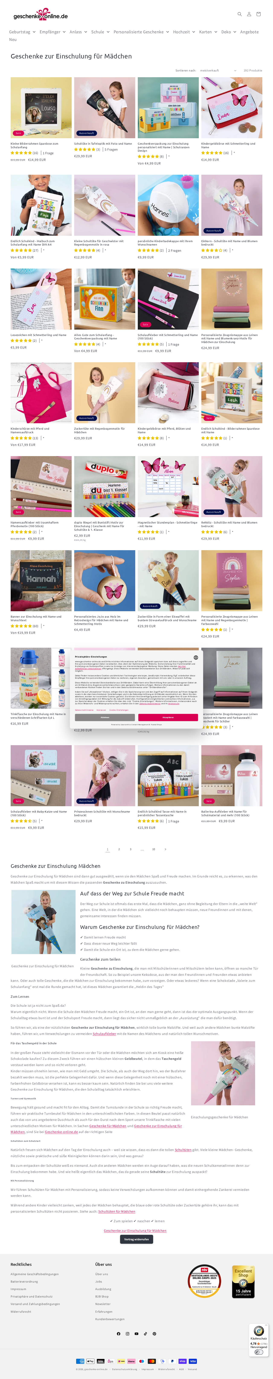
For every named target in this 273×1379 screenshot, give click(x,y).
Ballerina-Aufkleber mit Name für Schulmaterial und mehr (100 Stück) (225, 813)
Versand (192, 1369)
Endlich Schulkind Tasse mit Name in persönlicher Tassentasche (162, 813)
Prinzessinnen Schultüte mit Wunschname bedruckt (102, 813)
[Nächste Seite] (165, 849)
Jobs (98, 1281)
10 (153, 849)
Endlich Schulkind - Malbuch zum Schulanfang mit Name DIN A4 (33, 242)
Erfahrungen (104, 1312)
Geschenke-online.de (61, 1132)
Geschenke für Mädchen (107, 1126)
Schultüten (183, 1150)
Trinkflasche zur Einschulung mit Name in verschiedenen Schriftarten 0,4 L (38, 715)
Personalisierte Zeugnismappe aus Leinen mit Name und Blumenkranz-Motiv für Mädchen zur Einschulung (229, 338)
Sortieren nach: (186, 70)
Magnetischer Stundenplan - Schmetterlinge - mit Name (167, 524)
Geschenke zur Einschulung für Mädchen (135, 1230)
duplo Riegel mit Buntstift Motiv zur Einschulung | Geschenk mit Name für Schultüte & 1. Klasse (99, 526)
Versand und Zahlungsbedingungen (35, 1304)
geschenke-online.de (95, 1369)
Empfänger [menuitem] (50, 32)
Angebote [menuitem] (249, 32)
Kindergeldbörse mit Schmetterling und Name (228, 145)
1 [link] (108, 849)
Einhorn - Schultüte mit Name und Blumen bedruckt (229, 242)
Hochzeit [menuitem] (181, 32)
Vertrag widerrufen (136, 1239)
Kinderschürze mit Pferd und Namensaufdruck (30, 430)
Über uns (101, 1274)
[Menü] (266, 1326)
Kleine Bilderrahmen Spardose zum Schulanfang (34, 145)
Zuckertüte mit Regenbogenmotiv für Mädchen (99, 430)
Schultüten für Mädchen (116, 1211)
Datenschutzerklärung (124, 1369)
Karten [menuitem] (205, 32)
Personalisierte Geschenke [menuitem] (139, 32)
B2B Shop (102, 1296)
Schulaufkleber (104, 1033)
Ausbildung (103, 1289)
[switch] (259, 1352)
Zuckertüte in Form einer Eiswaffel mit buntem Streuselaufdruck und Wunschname (167, 618)
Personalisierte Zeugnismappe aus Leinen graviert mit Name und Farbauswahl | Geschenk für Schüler (229, 717)
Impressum (18, 1289)
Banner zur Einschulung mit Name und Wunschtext (36, 618)
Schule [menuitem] (97, 32)
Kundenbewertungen (110, 1319)
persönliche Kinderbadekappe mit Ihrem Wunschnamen (165, 242)
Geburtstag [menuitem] (19, 32)
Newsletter (102, 1304)
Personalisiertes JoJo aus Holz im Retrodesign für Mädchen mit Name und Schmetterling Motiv (101, 620)
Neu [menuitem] (13, 39)
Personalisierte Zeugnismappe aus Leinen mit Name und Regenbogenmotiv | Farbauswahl (229, 620)
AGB (181, 1369)
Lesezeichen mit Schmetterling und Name (39, 335)
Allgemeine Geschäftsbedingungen (35, 1274)
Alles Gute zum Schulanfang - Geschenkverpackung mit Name (95, 336)
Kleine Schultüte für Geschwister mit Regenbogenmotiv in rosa (99, 242)
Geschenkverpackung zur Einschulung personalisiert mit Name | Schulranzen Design (163, 147)
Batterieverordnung (24, 1281)
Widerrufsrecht (21, 1312)
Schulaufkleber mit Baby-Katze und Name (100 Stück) (39, 813)
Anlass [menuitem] (76, 32)
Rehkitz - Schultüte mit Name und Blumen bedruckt (229, 524)
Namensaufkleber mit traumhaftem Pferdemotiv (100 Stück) (35, 524)
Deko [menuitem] (226, 32)
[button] (239, 14)
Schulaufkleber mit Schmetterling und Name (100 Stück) (168, 336)
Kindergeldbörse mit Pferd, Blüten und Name (164, 430)
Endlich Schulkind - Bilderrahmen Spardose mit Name (230, 430)
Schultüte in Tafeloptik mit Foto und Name (103, 143)
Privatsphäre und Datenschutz (32, 1296)
